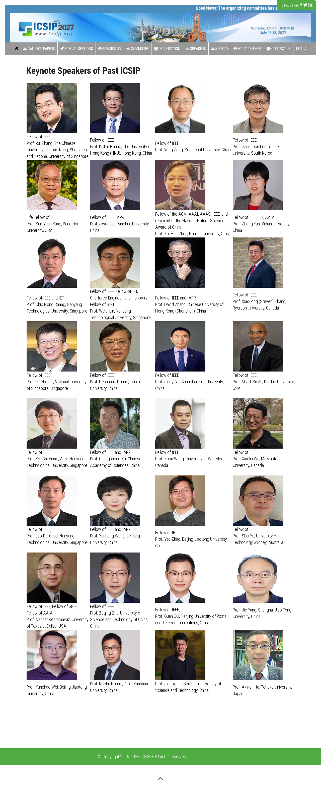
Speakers (197, 48)
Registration (169, 48)
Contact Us (281, 48)
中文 (303, 48)
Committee (139, 48)
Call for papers (41, 48)
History (221, 48)
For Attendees (249, 48)
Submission (111, 48)
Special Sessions (78, 48)
